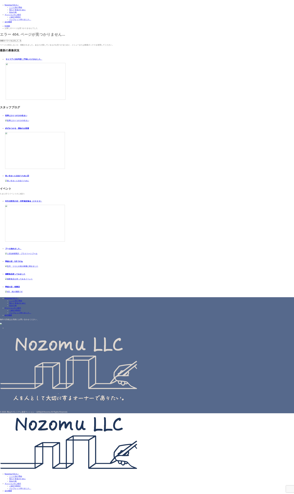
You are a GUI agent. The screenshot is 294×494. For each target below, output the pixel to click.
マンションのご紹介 (13, 15)
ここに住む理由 (15, 7)
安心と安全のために (17, 10)
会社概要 (8, 22)
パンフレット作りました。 (20, 19)
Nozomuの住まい (12, 5)
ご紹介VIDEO (14, 17)
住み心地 (13, 12)
